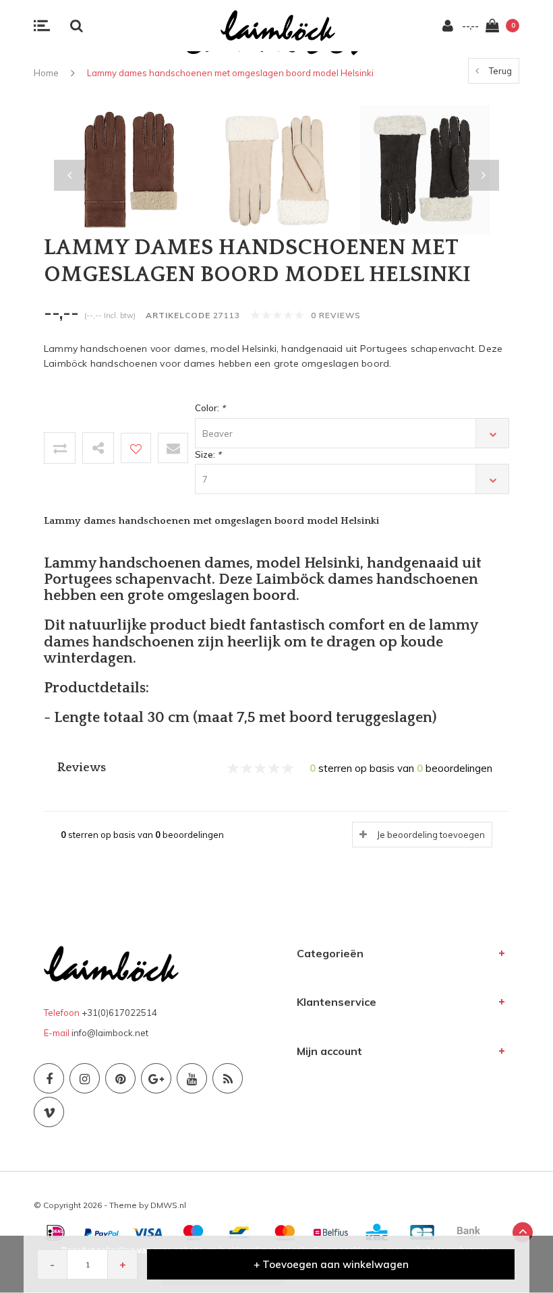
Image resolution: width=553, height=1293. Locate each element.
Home (46, 72)
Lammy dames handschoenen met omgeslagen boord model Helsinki (230, 72)
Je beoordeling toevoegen (431, 834)
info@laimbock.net (109, 1032)
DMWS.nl (168, 1205)
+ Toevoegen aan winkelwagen (331, 1264)
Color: (210, 407)
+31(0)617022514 (119, 1012)
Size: (208, 454)
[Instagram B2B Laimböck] (84, 1078)
